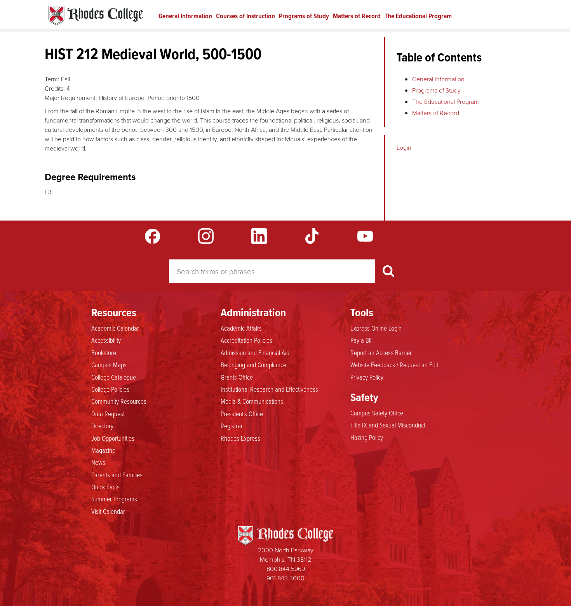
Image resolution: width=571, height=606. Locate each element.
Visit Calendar (108, 511)
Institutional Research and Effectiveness (269, 389)
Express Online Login (376, 328)
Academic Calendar (115, 328)
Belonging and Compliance (253, 364)
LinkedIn (259, 236)
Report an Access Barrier (381, 352)
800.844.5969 (285, 568)
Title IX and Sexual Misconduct (387, 424)
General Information (185, 16)
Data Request (108, 413)
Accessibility (106, 340)
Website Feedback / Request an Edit (394, 364)
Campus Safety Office (376, 412)
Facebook (152, 236)
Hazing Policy (366, 437)
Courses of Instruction (245, 16)
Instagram (206, 236)
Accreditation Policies (246, 340)
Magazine (103, 450)
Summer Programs (114, 498)
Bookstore (103, 352)
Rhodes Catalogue (96, 15)
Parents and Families (117, 474)
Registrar (232, 425)
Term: (52, 79)
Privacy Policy (366, 377)
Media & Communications (252, 401)
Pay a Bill (361, 340)
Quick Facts (105, 486)
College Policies (110, 389)
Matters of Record (357, 16)
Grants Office (237, 377)
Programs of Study (304, 16)
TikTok (312, 236)
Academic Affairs (241, 328)
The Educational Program (418, 16)
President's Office (242, 413)
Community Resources (118, 401)
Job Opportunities (112, 438)
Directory (102, 425)
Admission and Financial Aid (255, 352)
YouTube (365, 236)
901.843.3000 (285, 578)
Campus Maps (109, 364)
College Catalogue (113, 377)
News (98, 462)
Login (404, 147)
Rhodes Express (240, 438)
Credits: (55, 88)
